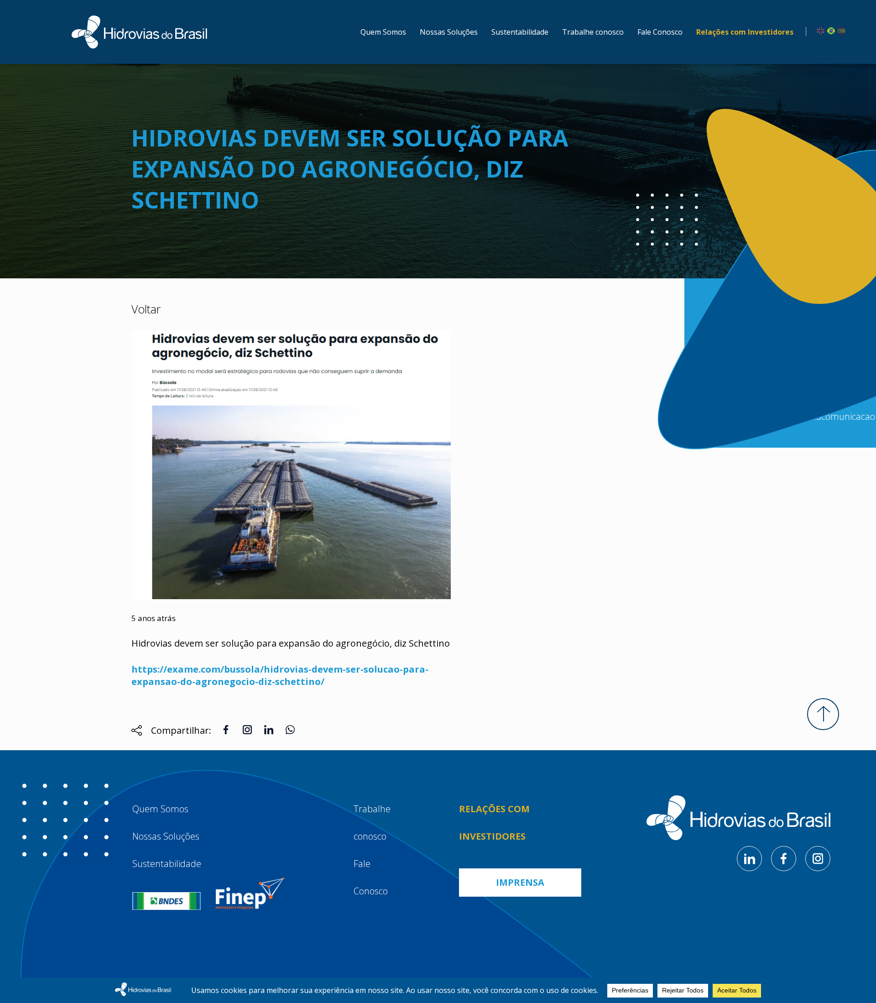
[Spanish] (840, 30)
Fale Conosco (660, 32)
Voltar (146, 309)
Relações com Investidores (744, 32)
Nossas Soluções (449, 32)
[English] (819, 30)
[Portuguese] (829, 30)
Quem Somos (383, 32)
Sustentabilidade (519, 32)
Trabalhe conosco (593, 32)
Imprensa (520, 882)
